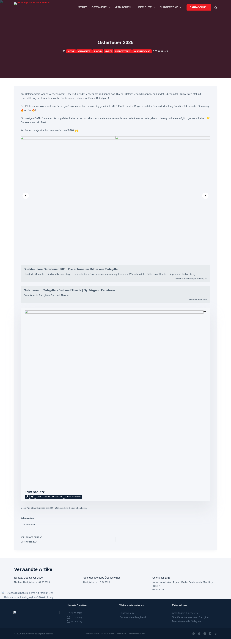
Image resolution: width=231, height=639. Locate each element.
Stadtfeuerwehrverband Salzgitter (190, 617)
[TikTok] (215, 633)
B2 (68, 613)
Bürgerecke (169, 7)
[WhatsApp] (193, 633)
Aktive (71, 51)
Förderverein (122, 51)
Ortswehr (99, 7)
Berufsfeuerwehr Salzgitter (187, 621)
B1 (68, 621)
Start (82, 7)
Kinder (108, 51)
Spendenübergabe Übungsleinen (102, 577)
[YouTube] (210, 633)
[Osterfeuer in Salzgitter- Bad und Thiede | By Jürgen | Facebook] (115, 294)
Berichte (145, 7)
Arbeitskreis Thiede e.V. (185, 613)
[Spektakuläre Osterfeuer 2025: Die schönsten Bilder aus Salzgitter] (115, 273)
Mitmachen (123, 7)
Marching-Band (142, 51)
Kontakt (121, 633)
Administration (137, 633)
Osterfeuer (28, 524)
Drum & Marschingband (132, 617)
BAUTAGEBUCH (199, 7)
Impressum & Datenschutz (100, 633)
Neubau (18, 582)
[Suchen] (215, 7)
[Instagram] (205, 633)
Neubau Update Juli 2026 (28, 577)
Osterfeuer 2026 (161, 577)
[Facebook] (199, 633)
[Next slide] (205, 196)
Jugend (98, 51)
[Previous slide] (25, 196)
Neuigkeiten (84, 51)
